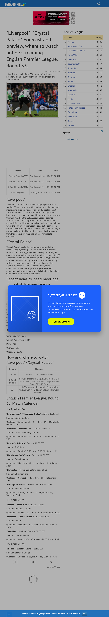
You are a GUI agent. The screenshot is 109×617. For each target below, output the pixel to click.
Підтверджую (61, 321)
